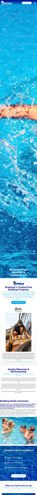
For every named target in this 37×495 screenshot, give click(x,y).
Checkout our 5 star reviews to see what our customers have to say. (18, 361)
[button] (35, 3)
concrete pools (6, 294)
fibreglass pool (18, 294)
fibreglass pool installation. (26, 410)
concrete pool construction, (10, 410)
